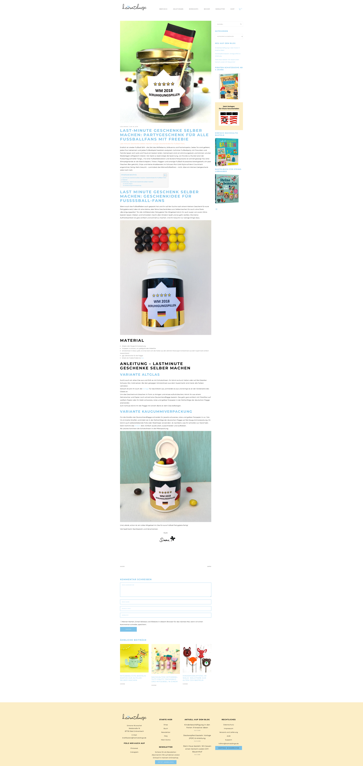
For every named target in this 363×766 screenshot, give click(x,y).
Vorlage (146, 389)
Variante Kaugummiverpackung (133, 185)
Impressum (228, 728)
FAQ (165, 736)
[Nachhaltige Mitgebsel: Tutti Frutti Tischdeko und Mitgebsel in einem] (165, 659)
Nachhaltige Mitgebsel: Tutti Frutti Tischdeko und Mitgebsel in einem (164, 679)
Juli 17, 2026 (197, 730)
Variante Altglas (128, 183)
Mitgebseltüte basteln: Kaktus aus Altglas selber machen (133, 678)
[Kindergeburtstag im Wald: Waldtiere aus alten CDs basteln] (197, 658)
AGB (228, 736)
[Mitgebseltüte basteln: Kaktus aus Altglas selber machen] (134, 658)
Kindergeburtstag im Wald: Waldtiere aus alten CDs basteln (194, 678)
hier (142, 358)
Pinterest (134, 748)
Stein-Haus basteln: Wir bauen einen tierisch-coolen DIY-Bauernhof (197, 749)
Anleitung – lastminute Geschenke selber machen (137, 181)
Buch (166, 728)
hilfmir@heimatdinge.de (229, 743)
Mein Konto (165, 740)
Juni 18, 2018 (133, 126)
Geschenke (124, 126)
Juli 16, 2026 (197, 741)
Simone (122, 684)
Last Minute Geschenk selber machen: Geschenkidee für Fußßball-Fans (144, 177)
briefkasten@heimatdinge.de (134, 738)
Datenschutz (228, 725)
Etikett (137, 426)
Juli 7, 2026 (197, 754)
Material (124, 179)
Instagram (134, 752)
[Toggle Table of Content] (164, 175)
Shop (166, 725)
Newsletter (165, 732)
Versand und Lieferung (228, 732)
